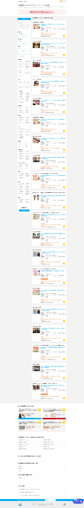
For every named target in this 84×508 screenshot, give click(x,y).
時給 (20, 82)
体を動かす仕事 (21, 120)
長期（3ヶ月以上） (21, 67)
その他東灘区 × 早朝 (46, 446)
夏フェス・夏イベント (28, 73)
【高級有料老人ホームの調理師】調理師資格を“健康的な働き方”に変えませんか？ (52, 348)
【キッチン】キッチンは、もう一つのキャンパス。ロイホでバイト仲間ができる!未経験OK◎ (52, 44)
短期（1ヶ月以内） (21, 64)
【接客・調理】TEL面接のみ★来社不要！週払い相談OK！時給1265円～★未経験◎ (53, 196)
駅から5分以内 (21, 173)
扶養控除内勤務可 (21, 118)
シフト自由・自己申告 (21, 135)
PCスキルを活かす (28, 200)
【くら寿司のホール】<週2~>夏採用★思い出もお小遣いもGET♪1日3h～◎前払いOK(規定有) (52, 310)
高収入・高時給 (21, 87)
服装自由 (20, 166)
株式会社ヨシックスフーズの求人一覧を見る (46, 398)
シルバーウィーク (21, 76)
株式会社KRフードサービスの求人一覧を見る (47, 168)
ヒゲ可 (27, 168)
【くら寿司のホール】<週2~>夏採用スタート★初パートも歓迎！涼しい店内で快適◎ (52, 329)
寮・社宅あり (21, 188)
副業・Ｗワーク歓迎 (28, 100)
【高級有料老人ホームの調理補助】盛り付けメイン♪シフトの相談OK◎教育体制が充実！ (52, 215)
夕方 (26, 144)
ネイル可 (20, 168)
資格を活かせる (28, 202)
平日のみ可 (27, 131)
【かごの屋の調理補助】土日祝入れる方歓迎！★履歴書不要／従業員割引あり (52, 234)
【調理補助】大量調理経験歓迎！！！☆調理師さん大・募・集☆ (52, 270)
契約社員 (20, 110)
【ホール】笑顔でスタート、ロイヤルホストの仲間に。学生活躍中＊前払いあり (52, 101)
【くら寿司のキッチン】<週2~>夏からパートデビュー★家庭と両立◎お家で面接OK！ (52, 139)
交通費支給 (21, 186)
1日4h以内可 (27, 117)
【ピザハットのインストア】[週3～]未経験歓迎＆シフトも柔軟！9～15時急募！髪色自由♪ (52, 82)
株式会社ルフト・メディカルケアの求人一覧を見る (47, 283)
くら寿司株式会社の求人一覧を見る (45, 150)
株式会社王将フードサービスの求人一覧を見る (47, 302)
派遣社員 (27, 110)
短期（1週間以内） (28, 62)
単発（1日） (21, 61)
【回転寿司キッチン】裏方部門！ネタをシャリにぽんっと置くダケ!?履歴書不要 (52, 25)
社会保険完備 (21, 191)
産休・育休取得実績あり (28, 194)
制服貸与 (20, 189)
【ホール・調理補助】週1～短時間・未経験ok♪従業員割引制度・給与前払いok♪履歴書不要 (52, 367)
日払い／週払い (28, 87)
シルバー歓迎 (21, 98)
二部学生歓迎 (28, 94)
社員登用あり (28, 191)
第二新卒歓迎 (21, 102)
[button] (42, 478)
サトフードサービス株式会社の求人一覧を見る (47, 378)
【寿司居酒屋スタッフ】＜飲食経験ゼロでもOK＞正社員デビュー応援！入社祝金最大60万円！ (52, 386)
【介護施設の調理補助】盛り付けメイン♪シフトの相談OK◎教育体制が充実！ (52, 176)
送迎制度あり (28, 186)
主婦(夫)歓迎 (27, 96)
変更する (24, 36)
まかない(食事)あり (21, 184)
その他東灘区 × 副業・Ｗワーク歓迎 (48, 444)
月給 (28, 82)
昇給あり (27, 188)
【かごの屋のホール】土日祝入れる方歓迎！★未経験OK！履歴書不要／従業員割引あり (52, 158)
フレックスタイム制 (28, 135)
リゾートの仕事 (21, 123)
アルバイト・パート (21, 108)
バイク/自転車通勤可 (21, 175)
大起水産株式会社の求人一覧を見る (45, 36)
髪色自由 (20, 164)
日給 (24, 82)
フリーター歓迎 (21, 100)
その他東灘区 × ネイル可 (21, 446)
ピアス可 (27, 166)
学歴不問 (20, 96)
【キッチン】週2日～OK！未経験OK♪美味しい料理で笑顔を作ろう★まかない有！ (52, 291)
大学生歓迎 (21, 94)
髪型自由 (27, 164)
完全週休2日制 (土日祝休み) (21, 137)
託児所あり (21, 193)
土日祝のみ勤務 (21, 132)
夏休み (20, 72)
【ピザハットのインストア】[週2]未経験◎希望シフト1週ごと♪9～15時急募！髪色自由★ (52, 63)
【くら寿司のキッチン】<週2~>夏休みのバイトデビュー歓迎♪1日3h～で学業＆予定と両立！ (52, 252)
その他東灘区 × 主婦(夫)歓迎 (22, 448)
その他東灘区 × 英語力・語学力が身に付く (49, 448)
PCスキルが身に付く (21, 178)
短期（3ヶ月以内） (28, 64)
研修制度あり (28, 183)
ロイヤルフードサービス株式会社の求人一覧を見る (47, 55)
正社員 (27, 107)
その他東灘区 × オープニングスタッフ (23, 444)
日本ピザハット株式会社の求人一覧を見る (46, 74)
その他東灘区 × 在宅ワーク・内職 (48, 442)
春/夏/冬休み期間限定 (28, 67)
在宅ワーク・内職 (28, 120)
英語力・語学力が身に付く (28, 175)
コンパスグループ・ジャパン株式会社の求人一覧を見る (48, 187)
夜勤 (26, 146)
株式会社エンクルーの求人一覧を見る (46, 207)
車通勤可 (27, 173)
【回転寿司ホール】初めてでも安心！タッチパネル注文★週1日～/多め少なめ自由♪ (52, 120)
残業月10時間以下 (28, 123)
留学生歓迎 (27, 98)
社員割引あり (28, 189)
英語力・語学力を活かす (21, 200)
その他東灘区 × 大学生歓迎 (22, 442)
